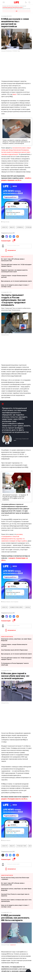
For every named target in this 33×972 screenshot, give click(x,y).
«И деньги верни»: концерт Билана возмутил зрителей (14, 276)
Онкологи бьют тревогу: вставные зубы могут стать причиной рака (16, 900)
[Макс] (6, 236)
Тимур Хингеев (6, 221)
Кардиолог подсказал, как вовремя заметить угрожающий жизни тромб (14, 271)
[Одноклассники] (17, 236)
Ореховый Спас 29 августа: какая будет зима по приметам (15, 895)
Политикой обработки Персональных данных (12, 7)
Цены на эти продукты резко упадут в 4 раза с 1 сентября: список (15, 285)
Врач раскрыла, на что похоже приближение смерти (16, 281)
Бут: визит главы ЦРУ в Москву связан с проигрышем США (13, 259)
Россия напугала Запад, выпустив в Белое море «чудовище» (15, 878)
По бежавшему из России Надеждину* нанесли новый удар (15, 664)
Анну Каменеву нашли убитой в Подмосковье (14, 650)
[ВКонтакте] (13, 236)
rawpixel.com (13, 944)
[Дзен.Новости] (2, 236)
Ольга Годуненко (14, 601)
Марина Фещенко (6, 601)
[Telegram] (10, 236)
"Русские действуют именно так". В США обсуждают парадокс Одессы (16, 265)
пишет (15, 94)
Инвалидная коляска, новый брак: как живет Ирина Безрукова (16, 639)
